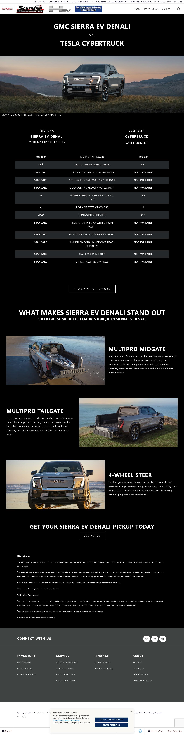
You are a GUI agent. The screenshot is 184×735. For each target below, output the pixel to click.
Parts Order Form (65, 680)
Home (137, 8)
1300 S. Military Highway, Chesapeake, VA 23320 (122, 1)
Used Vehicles (24, 669)
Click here (133, 562)
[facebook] (162, 639)
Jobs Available (140, 674)
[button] (178, 9)
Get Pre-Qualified (104, 669)
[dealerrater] (154, 639)
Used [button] (155, 9)
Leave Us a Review (142, 680)
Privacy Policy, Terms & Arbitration (66, 720)
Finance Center (103, 663)
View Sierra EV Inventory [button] (92, 289)
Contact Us (139, 669)
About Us (138, 663)
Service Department (66, 663)
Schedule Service (65, 669)
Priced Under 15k (26, 674)
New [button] (146, 9)
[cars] (146, 639)
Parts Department (65, 674)
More (164, 9)
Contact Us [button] (92, 536)
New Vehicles (24, 663)
